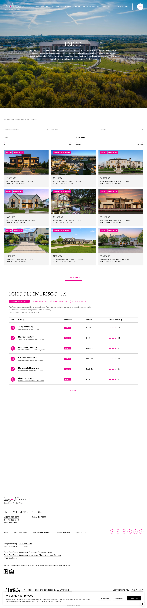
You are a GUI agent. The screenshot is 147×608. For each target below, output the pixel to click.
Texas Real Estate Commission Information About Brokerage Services (32, 555)
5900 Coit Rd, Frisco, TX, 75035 (28, 329)
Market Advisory (89, 7)
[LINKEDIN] (124, 531)
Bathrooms (55, 129)
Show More (73, 391)
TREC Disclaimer (10, 558)
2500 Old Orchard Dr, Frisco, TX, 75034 (31, 381)
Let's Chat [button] (123, 6)
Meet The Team (20, 532)
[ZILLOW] (141, 531)
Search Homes (73, 278)
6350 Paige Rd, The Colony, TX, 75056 (30, 370)
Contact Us (81, 532)
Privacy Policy (137, 590)
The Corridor (39, 7)
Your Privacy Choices (73, 605)
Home (6, 532)
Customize (119, 598)
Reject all (105, 598)
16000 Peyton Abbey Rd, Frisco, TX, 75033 (32, 339)
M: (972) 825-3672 (11, 517)
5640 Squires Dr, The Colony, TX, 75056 (31, 360)
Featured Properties (41, 532)
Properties (55, 7)
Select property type (11, 129)
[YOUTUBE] (130, 531)
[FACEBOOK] (112, 531)
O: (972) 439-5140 (11, 520)
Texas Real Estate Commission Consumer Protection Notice (28, 552)
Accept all (134, 598)
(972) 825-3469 (25, 543)
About (104, 7)
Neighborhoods (63, 532)
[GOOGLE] (135, 531)
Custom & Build (71, 7)
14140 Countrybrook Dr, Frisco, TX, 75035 (31, 350)
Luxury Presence (64, 590)
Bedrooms (102, 129)
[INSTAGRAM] (118, 531)
